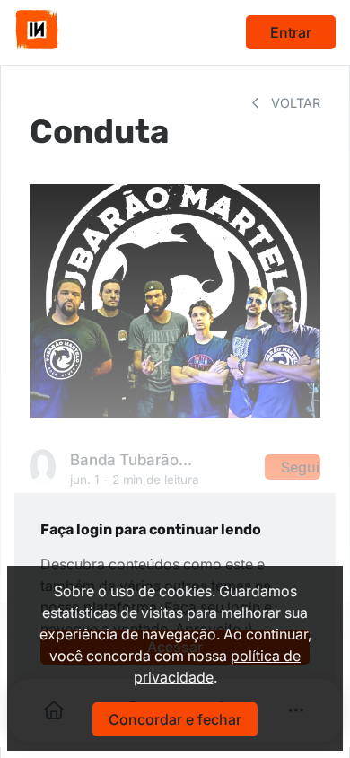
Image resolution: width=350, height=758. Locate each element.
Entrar (290, 32)
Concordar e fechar (175, 719)
